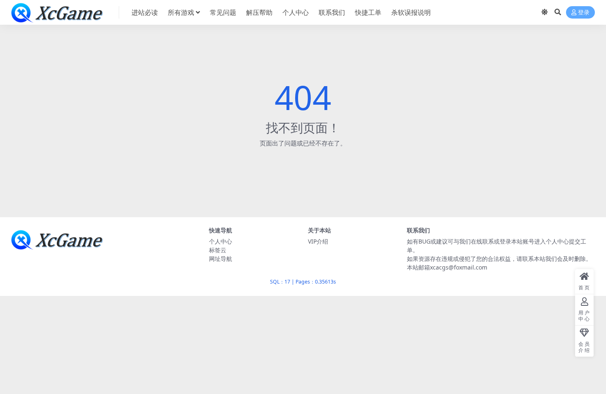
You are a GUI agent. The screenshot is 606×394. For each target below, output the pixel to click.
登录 (584, 12)
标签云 (217, 250)
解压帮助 (259, 12)
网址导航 (220, 259)
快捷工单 (368, 12)
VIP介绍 (318, 241)
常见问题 (223, 12)
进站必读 (145, 12)
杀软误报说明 (411, 12)
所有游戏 (181, 12)
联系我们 (332, 12)
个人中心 (295, 12)
